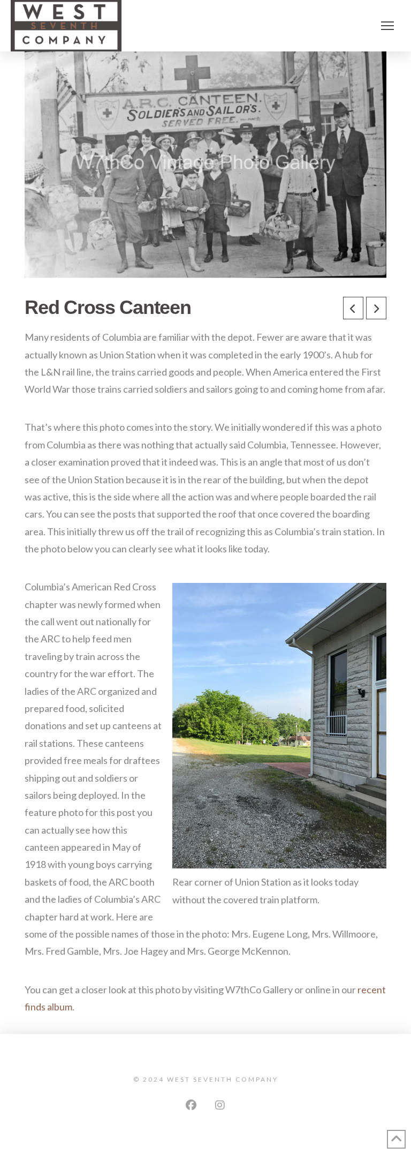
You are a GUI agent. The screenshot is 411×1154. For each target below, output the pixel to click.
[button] (387, 26)
